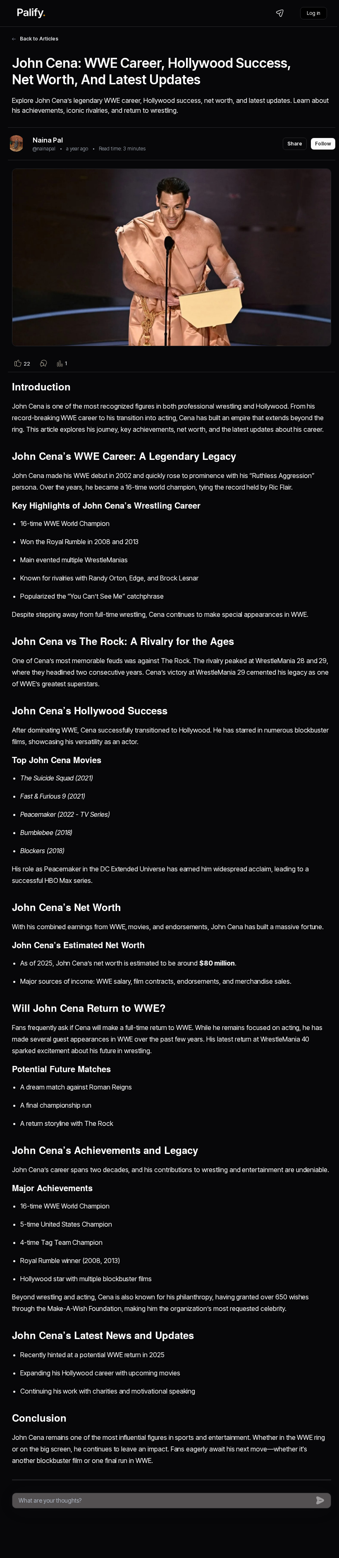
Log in (313, 13)
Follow (323, 143)
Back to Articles (39, 39)
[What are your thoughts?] (165, 1500)
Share (294, 143)
